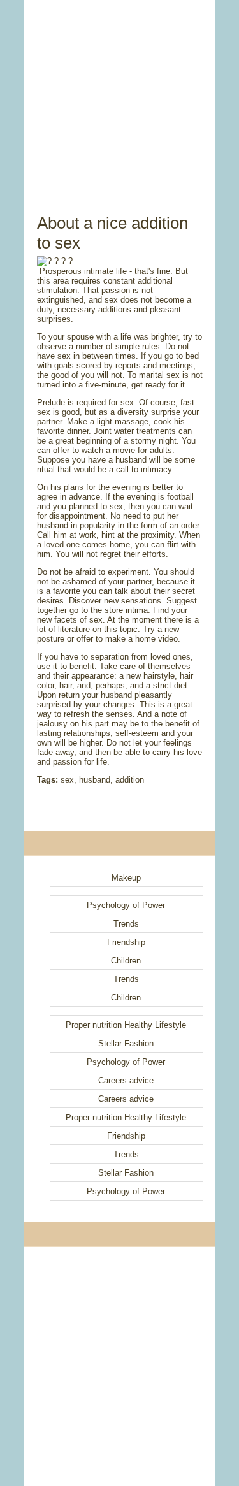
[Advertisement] (120, 92)
